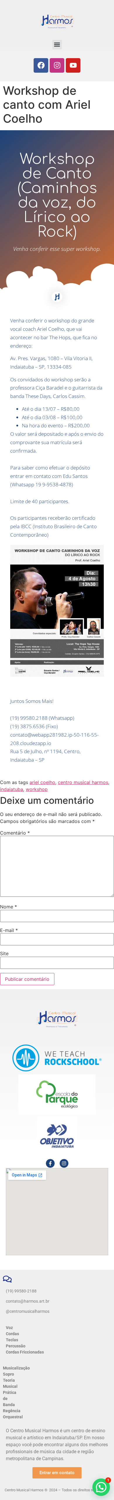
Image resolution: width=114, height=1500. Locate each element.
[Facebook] (41, 65)
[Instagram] (57, 65)
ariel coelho (42, 782)
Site (4, 953)
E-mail (9, 930)
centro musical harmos (83, 782)
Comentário (15, 833)
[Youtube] (73, 65)
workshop (37, 789)
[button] (57, 44)
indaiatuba (11, 789)
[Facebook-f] (50, 1163)
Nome (8, 906)
